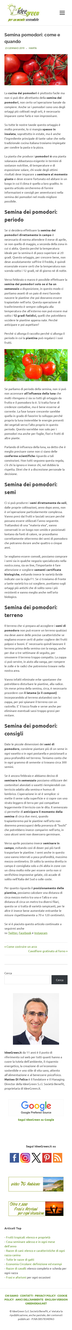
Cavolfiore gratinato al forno (46, 951)
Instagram (40, 933)
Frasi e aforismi (16, 1277)
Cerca (8, 973)
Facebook (25, 933)
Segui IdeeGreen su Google (36, 1119)
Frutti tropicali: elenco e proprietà (28, 1237)
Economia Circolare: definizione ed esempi (34, 1264)
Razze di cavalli (16, 1268)
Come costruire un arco (21, 946)
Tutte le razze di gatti (20, 1259)
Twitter (12, 933)
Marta (33, 47)
